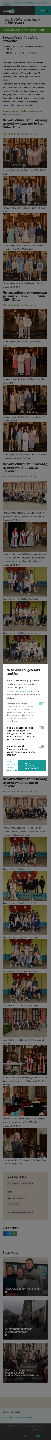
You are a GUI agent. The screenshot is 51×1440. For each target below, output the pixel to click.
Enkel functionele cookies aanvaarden (12, 766)
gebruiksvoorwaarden (17, 691)
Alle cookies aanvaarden (32, 765)
